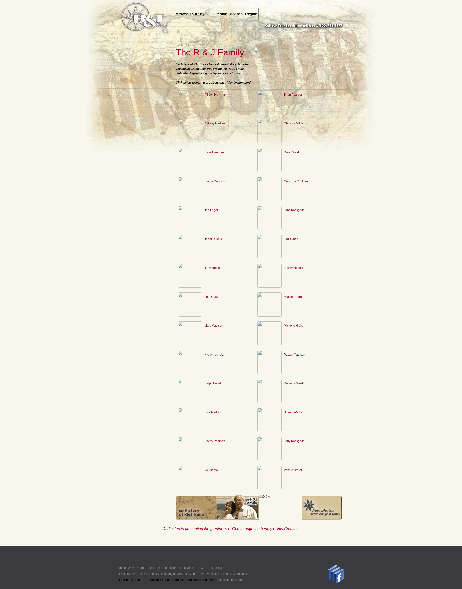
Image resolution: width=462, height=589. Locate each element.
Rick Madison (213, 412)
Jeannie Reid (213, 239)
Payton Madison (294, 354)
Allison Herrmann (216, 94)
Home (223, 4)
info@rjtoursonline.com (233, 580)
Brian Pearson (293, 94)
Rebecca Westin (294, 383)
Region (251, 14)
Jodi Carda (291, 239)
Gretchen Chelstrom (297, 181)
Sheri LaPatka (293, 412)
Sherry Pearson (215, 441)
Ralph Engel (213, 383)
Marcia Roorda (293, 296)
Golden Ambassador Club (178, 574)
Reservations (308, 4)
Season (236, 14)
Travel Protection (208, 574)
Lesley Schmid (293, 268)
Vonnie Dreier (293, 470)
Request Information (277, 4)
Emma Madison (215, 181)
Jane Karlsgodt (294, 210)
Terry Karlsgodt (294, 441)
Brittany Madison (215, 123)
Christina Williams (296, 123)
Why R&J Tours (244, 4)
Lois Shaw (211, 296)
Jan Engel (211, 210)
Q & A (201, 568)
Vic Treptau (212, 470)
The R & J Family (148, 574)
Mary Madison (214, 325)
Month (222, 14)
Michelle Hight (293, 325)
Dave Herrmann (215, 152)
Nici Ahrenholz (214, 354)
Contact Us (331, 4)
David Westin (292, 152)
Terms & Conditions (234, 574)
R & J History (126, 574)
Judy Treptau (213, 268)
